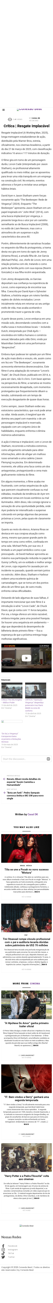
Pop (25, 935)
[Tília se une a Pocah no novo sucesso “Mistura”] (26, 848)
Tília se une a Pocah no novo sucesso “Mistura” (26, 871)
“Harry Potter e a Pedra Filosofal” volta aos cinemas (26, 1177)
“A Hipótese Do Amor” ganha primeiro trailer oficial (26, 1025)
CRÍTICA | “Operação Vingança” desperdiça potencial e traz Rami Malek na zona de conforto (34, 705)
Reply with (48, 759)
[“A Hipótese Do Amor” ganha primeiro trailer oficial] (26, 1005)
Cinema (35, 983)
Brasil (22, 866)
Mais (37, 892)
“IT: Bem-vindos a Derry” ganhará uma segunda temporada (26, 1098)
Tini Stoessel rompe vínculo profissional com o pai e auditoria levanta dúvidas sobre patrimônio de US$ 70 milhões (26, 942)
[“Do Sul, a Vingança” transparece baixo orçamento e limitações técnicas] (11, 726)
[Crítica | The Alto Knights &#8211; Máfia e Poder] (11, 690)
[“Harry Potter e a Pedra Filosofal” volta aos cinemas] (26, 1157)
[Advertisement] (26, 26)
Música (29, 866)
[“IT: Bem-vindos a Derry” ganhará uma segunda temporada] (26, 1078)
